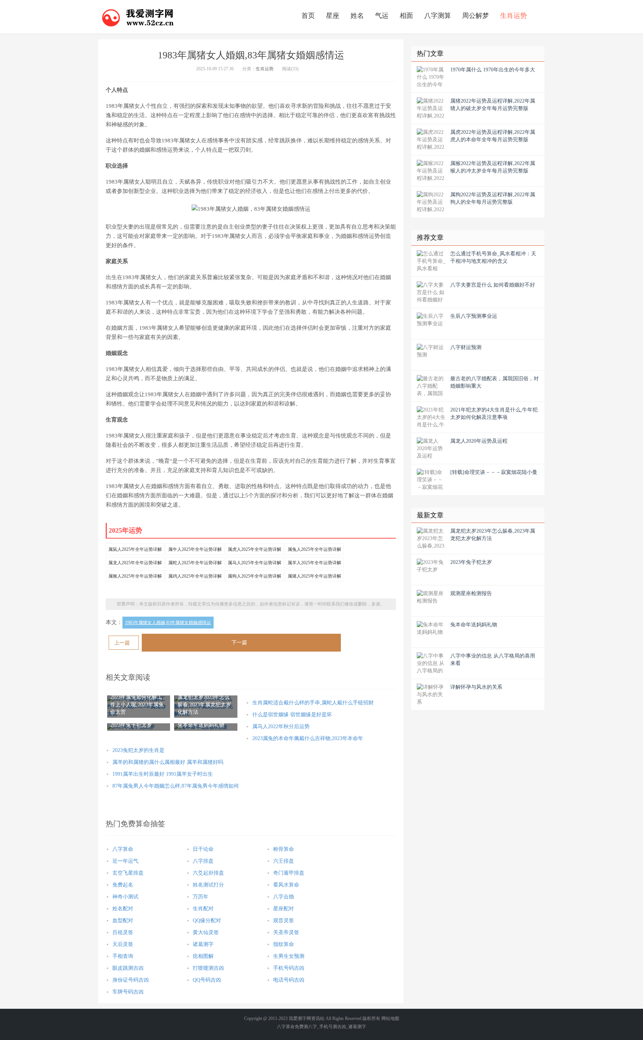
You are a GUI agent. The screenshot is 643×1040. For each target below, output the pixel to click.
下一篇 (239, 642)
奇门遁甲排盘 (288, 873)
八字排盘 (203, 861)
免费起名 (122, 885)
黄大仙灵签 (206, 932)
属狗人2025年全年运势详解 (254, 576)
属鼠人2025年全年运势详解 (135, 549)
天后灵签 (122, 944)
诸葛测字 (203, 944)
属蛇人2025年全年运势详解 (195, 562)
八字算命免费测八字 (297, 1026)
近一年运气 (125, 861)
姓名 (357, 15)
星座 (332, 15)
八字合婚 (283, 896)
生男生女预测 (288, 956)
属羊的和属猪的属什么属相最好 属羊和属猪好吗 (167, 762)
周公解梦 (475, 15)
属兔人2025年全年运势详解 (314, 549)
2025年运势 (125, 530)
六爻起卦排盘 (208, 873)
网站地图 (390, 1018)
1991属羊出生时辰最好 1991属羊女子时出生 (162, 774)
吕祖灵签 (122, 932)
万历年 (200, 896)
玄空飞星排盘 (128, 873)
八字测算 (437, 15)
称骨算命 (283, 849)
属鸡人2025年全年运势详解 (195, 576)
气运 (381, 15)
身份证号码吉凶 (130, 980)
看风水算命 (286, 885)
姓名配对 (122, 908)
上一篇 (122, 643)
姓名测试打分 (208, 885)
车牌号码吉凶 (128, 992)
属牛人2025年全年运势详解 (195, 549)
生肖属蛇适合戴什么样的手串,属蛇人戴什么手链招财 (313, 702)
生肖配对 (203, 908)
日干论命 (203, 849)
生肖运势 (513, 15)
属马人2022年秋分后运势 (281, 726)
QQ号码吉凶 (207, 980)
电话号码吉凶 (288, 980)
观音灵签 (283, 920)
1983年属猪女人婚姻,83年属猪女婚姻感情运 (168, 622)
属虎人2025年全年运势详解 (254, 549)
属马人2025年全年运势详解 (254, 562)
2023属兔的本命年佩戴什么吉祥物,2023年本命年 (307, 738)
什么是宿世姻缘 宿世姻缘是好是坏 (292, 714)
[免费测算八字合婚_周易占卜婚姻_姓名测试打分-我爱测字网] (138, 17)
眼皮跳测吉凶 (128, 968)
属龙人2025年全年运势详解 (135, 562)
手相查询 (122, 956)
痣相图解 (203, 956)
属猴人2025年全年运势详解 (135, 576)
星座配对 (283, 908)
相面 (406, 15)
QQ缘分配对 (207, 920)
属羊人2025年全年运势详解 (314, 562)
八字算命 (122, 849)
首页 (308, 15)
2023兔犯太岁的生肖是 (138, 750)
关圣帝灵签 (286, 932)
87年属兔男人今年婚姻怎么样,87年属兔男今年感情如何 (175, 786)
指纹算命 (283, 944)
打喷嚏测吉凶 (208, 968)
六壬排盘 (283, 861)
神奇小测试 (125, 896)
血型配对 (122, 920)
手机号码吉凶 (288, 968)
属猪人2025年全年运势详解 (314, 576)
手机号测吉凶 (332, 1026)
